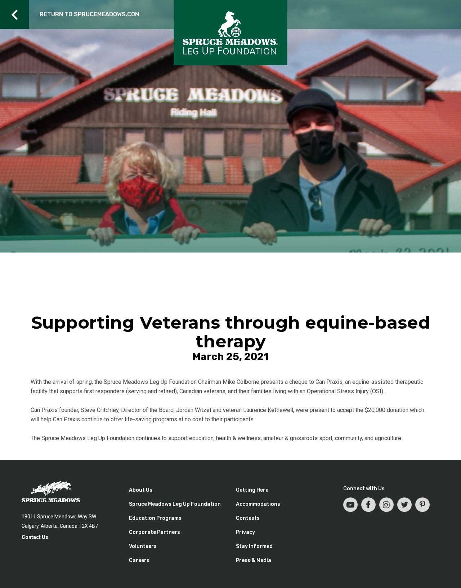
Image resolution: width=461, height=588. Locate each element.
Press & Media (253, 560)
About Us (140, 490)
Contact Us (35, 537)
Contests (248, 518)
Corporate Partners (154, 532)
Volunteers (143, 546)
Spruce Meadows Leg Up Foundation (175, 504)
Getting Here (252, 490)
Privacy (245, 532)
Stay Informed (254, 546)
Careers (139, 560)
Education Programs (155, 518)
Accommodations (258, 504)
